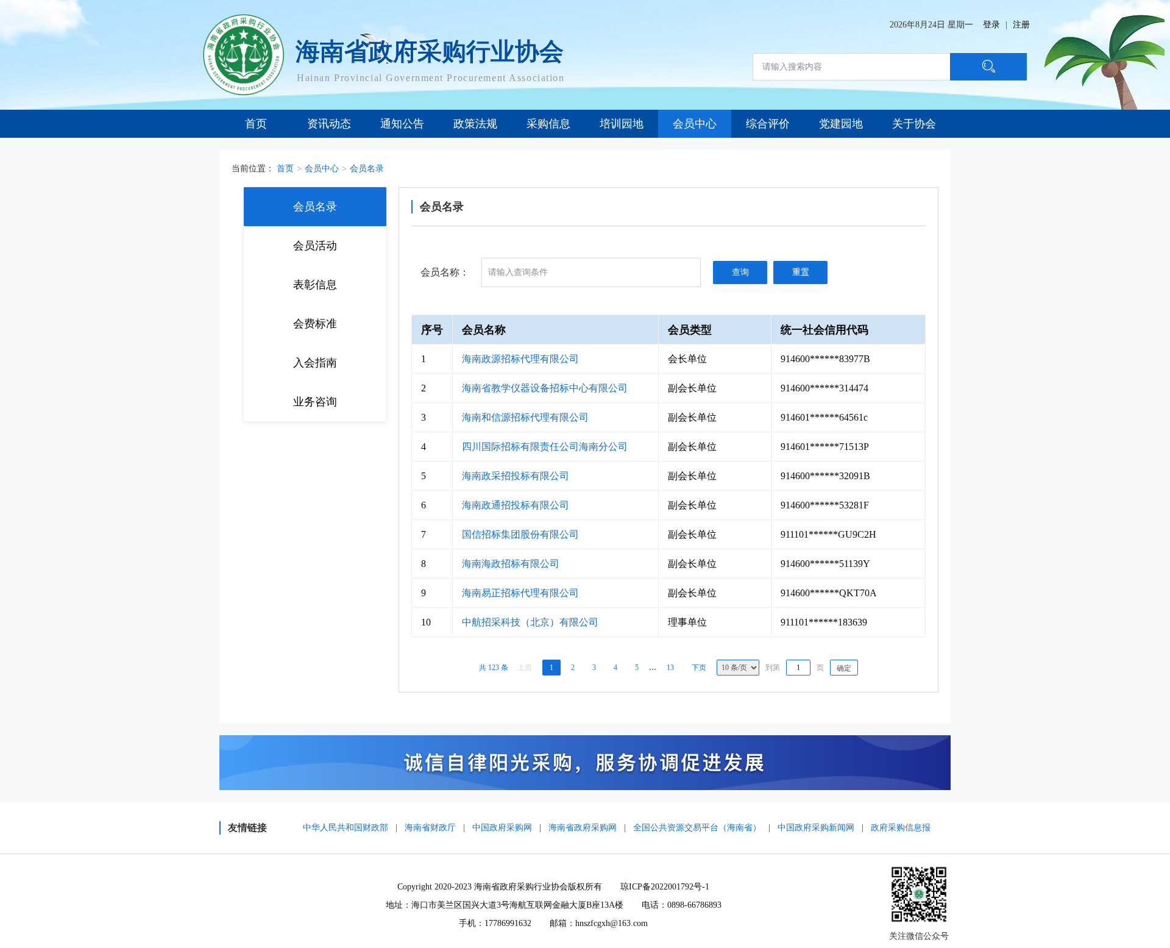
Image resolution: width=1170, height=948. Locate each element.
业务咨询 (315, 402)
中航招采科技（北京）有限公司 (530, 622)
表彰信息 (315, 285)
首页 (285, 168)
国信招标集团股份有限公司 (520, 534)
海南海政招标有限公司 (510, 563)
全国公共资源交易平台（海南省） (697, 827)
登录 (991, 24)
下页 (699, 667)
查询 (740, 272)
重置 (800, 272)
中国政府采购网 (502, 827)
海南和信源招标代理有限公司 (525, 417)
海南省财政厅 (430, 827)
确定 (844, 668)
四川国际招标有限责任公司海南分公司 (545, 446)
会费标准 (315, 324)
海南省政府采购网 (582, 827)
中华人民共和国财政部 (345, 827)
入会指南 (315, 363)
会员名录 (367, 168)
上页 (524, 667)
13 (670, 667)
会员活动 (315, 246)
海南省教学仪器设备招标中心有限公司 (545, 388)
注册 (1021, 24)
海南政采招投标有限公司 (515, 476)
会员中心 (322, 168)
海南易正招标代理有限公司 (520, 593)
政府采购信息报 (901, 827)
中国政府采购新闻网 (816, 827)
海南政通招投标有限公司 (515, 505)
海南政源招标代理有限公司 (520, 359)
